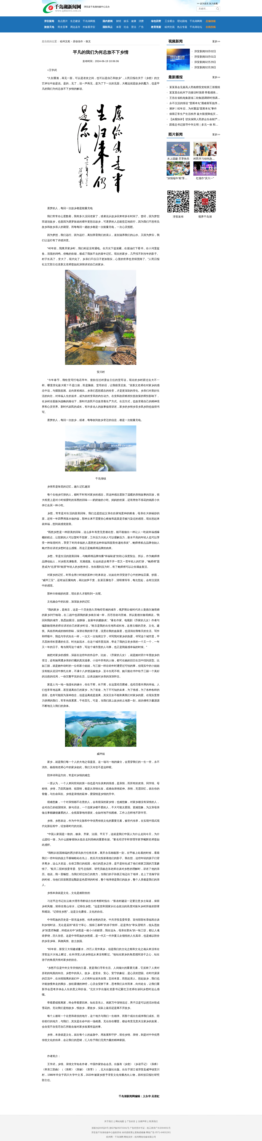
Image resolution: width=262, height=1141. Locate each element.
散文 (88, 41)
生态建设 (75, 21)
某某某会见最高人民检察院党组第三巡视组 (194, 87)
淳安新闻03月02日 (206, 51)
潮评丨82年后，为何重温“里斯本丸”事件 (193, 108)
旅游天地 (49, 26)
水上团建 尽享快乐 (178, 158)
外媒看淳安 (89, 26)
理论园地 (182, 21)
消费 (141, 21)
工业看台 (170, 21)
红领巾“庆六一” (205, 178)
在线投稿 (211, 26)
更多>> (216, 41)
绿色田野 (156, 21)
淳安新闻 (49, 21)
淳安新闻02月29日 (206, 61)
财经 (118, 21)
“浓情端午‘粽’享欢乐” (178, 178)
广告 (141, 26)
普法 (133, 26)
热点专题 (182, 26)
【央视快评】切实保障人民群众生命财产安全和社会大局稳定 (205, 119)
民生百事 (63, 26)
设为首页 (204, 3)
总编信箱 (211, 21)
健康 (133, 21)
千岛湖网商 (196, 21)
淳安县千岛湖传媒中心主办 (97, 7)
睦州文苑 (170, 26)
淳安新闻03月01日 (206, 56)
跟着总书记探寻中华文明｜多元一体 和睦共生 (196, 124)
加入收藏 (213, 3)
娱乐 (126, 21)
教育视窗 (156, 26)
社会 (126, 26)
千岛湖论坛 (196, 26)
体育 (118, 26)
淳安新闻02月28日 (206, 67)
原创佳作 (78, 41)
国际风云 (108, 26)
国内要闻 (108, 21)
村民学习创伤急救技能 (205, 158)
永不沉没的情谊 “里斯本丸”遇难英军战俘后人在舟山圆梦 (202, 103)
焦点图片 (63, 21)
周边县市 (75, 26)
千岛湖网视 (89, 21)
